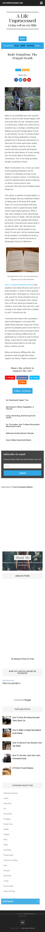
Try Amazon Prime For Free (22, 659)
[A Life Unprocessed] (11, 683)
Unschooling (8, 886)
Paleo (6, 845)
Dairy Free (7, 804)
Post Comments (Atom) (23, 487)
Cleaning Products (11, 793)
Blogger (27, 700)
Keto (5, 840)
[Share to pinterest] (29, 80)
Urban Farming (9, 891)
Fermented (8, 814)
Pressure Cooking (10, 860)
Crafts (6, 798)
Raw (5, 865)
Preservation (8, 855)
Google (11, 377)
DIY (5, 809)
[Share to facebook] (16, 80)
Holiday (6, 834)
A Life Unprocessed (8, 680)
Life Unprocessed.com (12, 3)
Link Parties (7, 901)
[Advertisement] (22, 524)
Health (18, 70)
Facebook (22, 377)
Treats (6, 881)
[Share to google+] (25, 80)
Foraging (7, 819)
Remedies (7, 876)
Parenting (25, 70)
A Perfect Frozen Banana (22, 768)
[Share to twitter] (20, 80)
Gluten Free (8, 824)
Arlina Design (28, 928)
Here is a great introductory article (19, 285)
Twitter (35, 377)
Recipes (7, 871)
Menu (22, 39)
